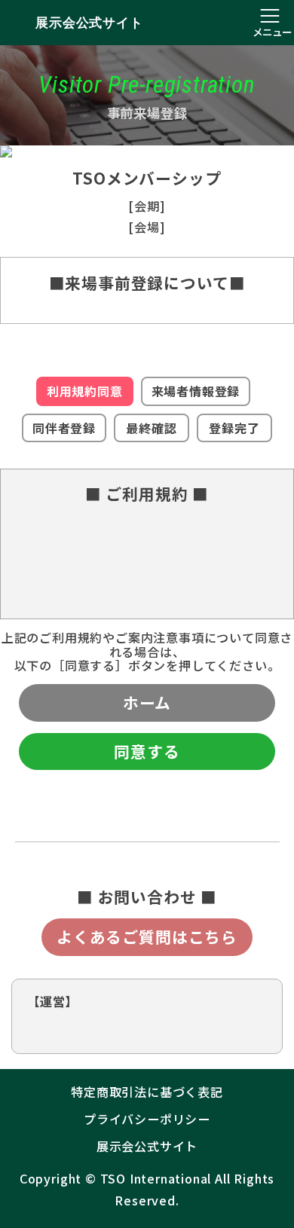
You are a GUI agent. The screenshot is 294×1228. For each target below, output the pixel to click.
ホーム (147, 702)
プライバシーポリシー (147, 1119)
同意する (146, 751)
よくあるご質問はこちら (147, 936)
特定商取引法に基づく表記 (147, 1092)
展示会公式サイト (88, 22)
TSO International (156, 1178)
